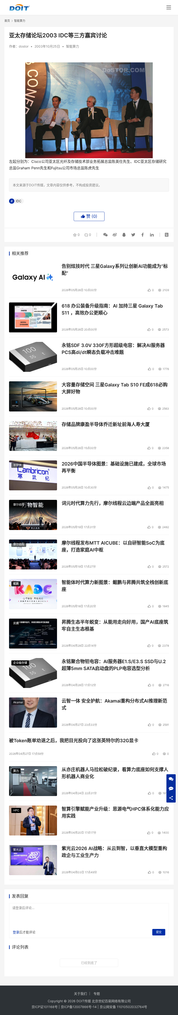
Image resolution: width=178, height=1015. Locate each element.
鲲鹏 (16, 583)
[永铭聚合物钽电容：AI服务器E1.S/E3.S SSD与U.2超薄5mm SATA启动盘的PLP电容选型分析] (33, 673)
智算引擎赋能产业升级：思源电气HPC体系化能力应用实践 (115, 812)
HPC (16, 810)
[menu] (169, 7)
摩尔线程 (18, 504)
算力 (16, 771)
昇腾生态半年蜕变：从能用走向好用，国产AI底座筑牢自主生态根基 (115, 625)
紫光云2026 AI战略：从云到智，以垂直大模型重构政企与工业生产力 (114, 852)
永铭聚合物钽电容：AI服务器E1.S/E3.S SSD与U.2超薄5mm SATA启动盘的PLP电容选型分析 (114, 665)
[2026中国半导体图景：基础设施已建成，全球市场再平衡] (33, 475)
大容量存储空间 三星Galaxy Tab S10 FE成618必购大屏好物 (115, 388)
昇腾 (16, 623)
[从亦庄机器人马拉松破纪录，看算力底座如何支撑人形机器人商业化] (33, 781)
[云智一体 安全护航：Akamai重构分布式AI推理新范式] (33, 712)
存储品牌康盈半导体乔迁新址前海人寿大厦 (106, 424)
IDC (18, 201)
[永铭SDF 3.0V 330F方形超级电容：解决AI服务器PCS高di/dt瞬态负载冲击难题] (33, 357)
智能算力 (72, 46)
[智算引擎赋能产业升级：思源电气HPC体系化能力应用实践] (33, 820)
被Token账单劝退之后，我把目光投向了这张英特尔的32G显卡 (73, 740)
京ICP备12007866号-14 (79, 1007)
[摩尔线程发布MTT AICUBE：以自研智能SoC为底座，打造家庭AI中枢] (33, 554)
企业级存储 (20, 663)
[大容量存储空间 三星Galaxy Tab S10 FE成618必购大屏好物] (33, 396)
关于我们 (80, 994)
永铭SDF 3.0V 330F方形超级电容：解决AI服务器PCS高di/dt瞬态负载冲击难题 (113, 349)
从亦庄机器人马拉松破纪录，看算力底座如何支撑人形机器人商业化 (115, 773)
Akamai (18, 702)
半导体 (17, 465)
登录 (16, 932)
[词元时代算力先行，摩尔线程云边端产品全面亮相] (33, 515)
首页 (7, 20)
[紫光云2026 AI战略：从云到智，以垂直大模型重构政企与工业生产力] (33, 860)
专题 (96, 994)
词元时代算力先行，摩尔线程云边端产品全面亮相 (113, 503)
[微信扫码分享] (105, 235)
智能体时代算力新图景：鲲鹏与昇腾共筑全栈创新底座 (115, 586)
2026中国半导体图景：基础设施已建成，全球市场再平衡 (114, 467)
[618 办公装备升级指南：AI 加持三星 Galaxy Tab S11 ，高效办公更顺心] (33, 317)
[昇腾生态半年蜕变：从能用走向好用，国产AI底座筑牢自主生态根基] (33, 634)
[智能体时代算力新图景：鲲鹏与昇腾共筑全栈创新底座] (33, 594)
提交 (159, 932)
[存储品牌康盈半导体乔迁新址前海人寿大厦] (33, 436)
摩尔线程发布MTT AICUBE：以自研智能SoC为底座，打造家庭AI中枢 (113, 546)
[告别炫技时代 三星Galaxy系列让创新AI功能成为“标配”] (33, 278)
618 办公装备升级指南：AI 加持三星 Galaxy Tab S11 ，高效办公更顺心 (112, 309)
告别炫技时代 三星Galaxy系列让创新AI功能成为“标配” (115, 269)
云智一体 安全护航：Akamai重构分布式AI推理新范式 (114, 704)
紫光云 (17, 849)
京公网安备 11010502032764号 (123, 1007)
